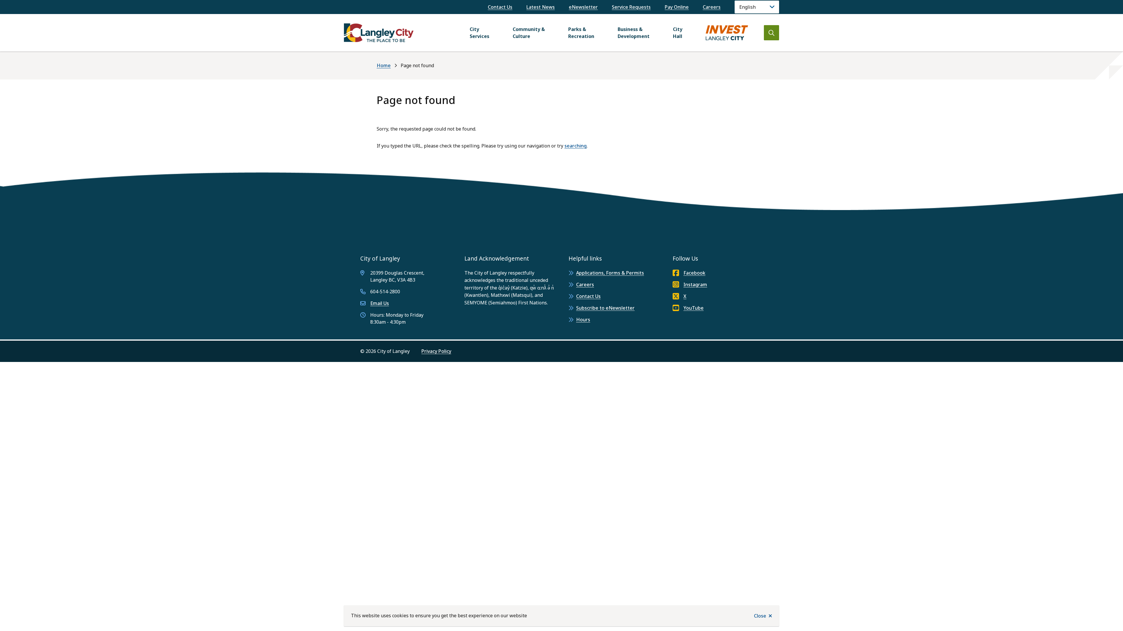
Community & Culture (529, 32)
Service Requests (631, 7)
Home (384, 65)
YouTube (693, 308)
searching (575, 146)
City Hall (677, 32)
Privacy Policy (436, 351)
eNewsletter (583, 7)
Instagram (695, 284)
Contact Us (500, 7)
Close (760, 615)
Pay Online (677, 7)
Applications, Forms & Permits (610, 273)
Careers (712, 7)
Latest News (540, 7)
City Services (479, 32)
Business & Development (634, 32)
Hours (583, 319)
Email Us (379, 303)
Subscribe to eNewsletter (605, 308)
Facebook (694, 273)
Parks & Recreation (581, 32)
